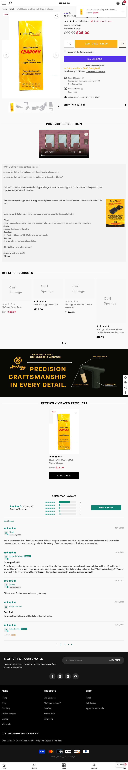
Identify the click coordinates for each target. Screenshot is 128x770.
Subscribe (114, 660)
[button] (10, 3)
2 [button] (60, 644)
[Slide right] (55, 55)
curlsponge (76, 25)
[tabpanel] (16, 296)
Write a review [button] (106, 507)
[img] (10, 528)
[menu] (4, 3)
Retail (11, 9)
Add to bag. (64, 475)
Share (56, 15)
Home (4, 9)
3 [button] (64, 644)
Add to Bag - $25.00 (96, 43)
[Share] (56, 15)
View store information (95, 71)
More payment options (95, 65)
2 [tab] (65, 343)
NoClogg (60, 757)
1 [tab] (62, 343)
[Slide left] (6, 55)
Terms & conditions (87, 52)
